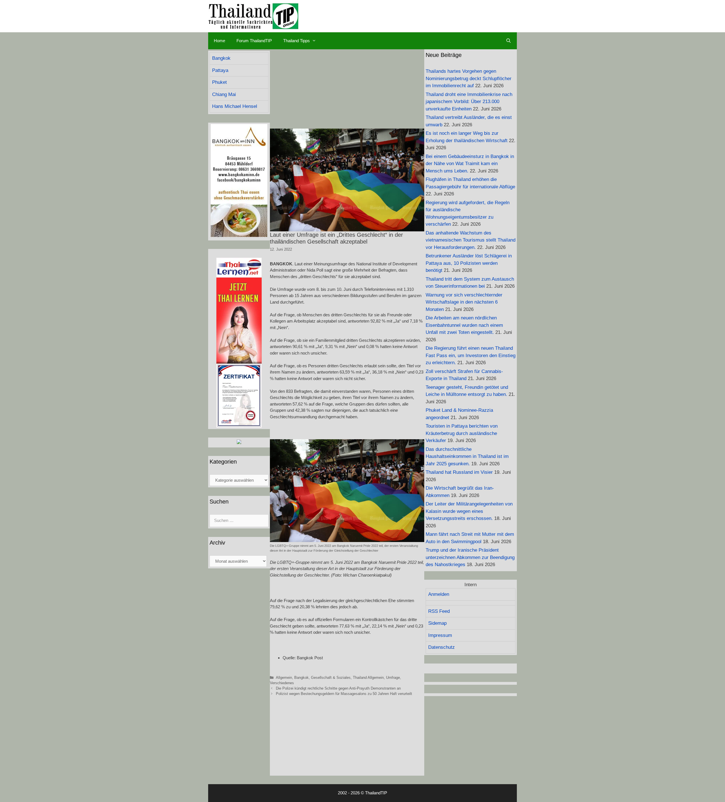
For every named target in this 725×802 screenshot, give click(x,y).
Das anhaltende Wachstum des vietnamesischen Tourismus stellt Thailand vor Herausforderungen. (470, 240)
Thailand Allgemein (368, 677)
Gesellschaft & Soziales (331, 677)
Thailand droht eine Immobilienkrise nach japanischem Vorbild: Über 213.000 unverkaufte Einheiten (469, 102)
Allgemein (284, 677)
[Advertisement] (347, 89)
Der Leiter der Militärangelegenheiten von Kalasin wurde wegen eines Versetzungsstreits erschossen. (469, 511)
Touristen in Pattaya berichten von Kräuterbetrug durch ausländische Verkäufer (462, 433)
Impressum (440, 635)
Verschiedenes (282, 683)
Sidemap (437, 623)
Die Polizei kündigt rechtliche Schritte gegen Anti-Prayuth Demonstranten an (338, 688)
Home (219, 40)
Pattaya (220, 70)
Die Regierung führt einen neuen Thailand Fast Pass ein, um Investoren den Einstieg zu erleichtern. (470, 355)
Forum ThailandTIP (254, 40)
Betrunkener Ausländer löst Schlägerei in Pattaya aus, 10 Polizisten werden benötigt (469, 263)
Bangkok (301, 677)
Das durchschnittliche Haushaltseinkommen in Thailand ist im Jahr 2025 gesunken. (467, 456)
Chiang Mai (224, 94)
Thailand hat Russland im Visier (459, 472)
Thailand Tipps (296, 40)
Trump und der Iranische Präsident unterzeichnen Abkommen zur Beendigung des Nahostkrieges (470, 557)
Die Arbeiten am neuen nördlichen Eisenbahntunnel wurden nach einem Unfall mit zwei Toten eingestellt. (464, 325)
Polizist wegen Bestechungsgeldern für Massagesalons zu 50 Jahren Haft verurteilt (344, 694)
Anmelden (438, 594)
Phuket (219, 82)
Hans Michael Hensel (234, 106)
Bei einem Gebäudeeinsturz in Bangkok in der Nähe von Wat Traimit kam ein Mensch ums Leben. (470, 164)
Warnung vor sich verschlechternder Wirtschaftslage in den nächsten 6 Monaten (464, 302)
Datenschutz (441, 647)
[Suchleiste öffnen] (508, 40)
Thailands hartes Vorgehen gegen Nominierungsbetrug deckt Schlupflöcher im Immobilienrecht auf (468, 78)
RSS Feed (439, 611)
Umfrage (393, 677)
